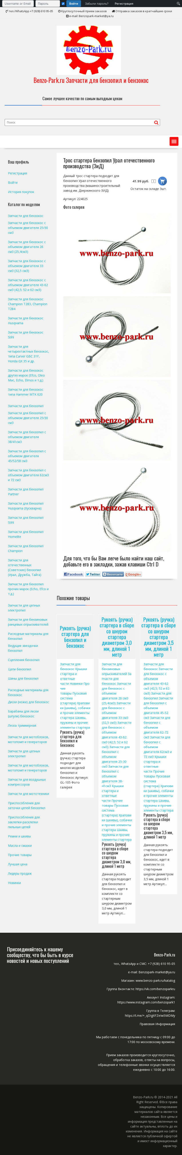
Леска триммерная (22, 725)
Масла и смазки (20, 845)
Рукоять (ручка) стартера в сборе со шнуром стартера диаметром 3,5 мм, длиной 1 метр (158, 636)
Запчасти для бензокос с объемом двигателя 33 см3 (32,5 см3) (116, 713)
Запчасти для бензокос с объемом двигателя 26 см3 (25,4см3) (27, 247)
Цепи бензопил (19, 669)
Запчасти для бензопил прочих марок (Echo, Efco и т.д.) (28, 589)
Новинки (76, 683)
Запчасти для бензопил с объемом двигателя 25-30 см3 (116, 757)
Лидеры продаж (20, 873)
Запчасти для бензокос (116, 679)
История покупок (21, 192)
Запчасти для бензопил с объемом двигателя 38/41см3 (27, 437)
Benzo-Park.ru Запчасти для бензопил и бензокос (91, 80)
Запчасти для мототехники (28, 794)
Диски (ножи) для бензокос (28, 702)
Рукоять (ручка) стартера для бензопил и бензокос (75, 636)
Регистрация (124, 3)
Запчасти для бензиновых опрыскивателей (114, 669)
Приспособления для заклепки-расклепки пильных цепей (24, 822)
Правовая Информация (157, 1024)
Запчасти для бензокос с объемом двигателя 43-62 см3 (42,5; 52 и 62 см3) (28, 285)
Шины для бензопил (23, 678)
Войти (73, 3)
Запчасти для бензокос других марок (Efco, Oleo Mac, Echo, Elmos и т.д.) (26, 375)
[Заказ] (162, 181)
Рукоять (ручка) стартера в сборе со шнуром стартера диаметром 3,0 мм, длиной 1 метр (117, 636)
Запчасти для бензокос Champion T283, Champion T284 (27, 304)
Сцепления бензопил (24, 660)
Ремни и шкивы (19, 836)
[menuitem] (69, 3)
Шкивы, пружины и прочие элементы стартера (75, 723)
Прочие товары (20, 855)
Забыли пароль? (97, 3)
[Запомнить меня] (63, 3)
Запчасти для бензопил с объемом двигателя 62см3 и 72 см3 (158, 747)
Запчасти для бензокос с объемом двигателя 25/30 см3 (28, 228)
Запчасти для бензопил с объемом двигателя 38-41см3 (115, 776)
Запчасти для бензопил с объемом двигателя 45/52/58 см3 (27, 456)
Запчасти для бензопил (26, 406)
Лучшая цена (17, 864)
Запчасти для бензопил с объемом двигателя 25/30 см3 (28, 418)
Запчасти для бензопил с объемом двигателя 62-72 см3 (157, 727)
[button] (174, 141)
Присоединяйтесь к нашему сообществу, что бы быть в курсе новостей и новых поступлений (40, 955)
